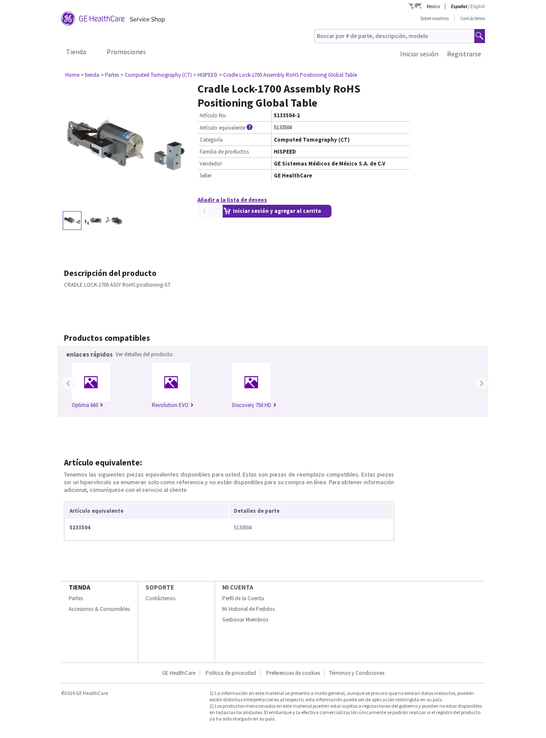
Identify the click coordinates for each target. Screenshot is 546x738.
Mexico (433, 6)
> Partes (110, 74)
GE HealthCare (178, 673)
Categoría (211, 139)
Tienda (76, 51)
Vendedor (211, 163)
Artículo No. (213, 115)
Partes (76, 598)
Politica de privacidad (231, 673)
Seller (206, 175)
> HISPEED (205, 74)
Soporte (159, 587)
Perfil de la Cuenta (243, 598)
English (477, 6)
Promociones (126, 51)
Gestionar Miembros (245, 619)
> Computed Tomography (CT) (156, 74)
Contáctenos (472, 18)
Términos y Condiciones (356, 673)
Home (72, 74)
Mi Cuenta (237, 587)
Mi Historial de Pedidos (248, 609)
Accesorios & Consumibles (99, 609)
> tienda (90, 74)
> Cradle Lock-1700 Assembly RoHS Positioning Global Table (288, 74)
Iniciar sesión (419, 53)
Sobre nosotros (434, 18)
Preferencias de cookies (293, 673)
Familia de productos (224, 151)
